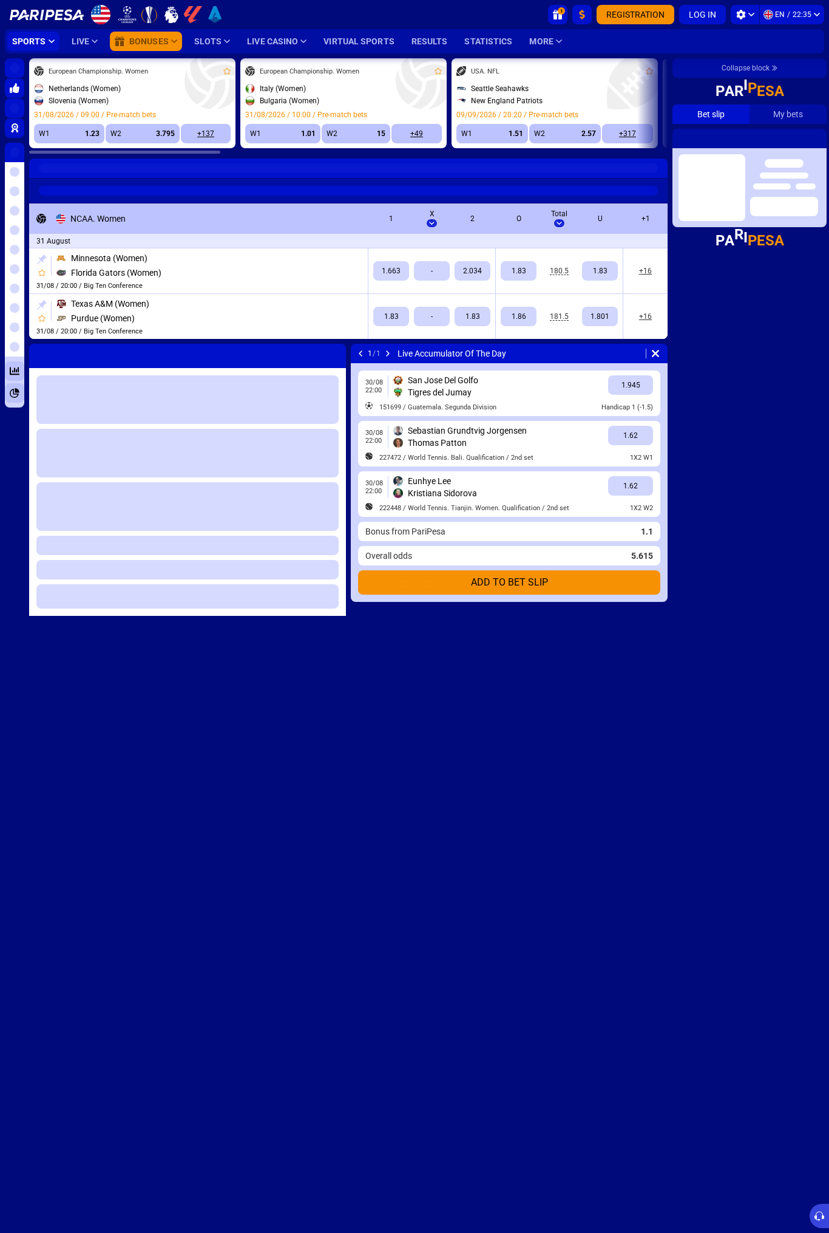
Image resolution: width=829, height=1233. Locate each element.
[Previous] (360, 353)
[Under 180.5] (600, 271)
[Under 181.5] (600, 316)
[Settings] (745, 14)
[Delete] (655, 353)
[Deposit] (582, 14)
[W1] (391, 271)
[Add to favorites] (227, 71)
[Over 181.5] (518, 316)
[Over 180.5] (518, 271)
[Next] (388, 353)
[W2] (472, 271)
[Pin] (41, 259)
